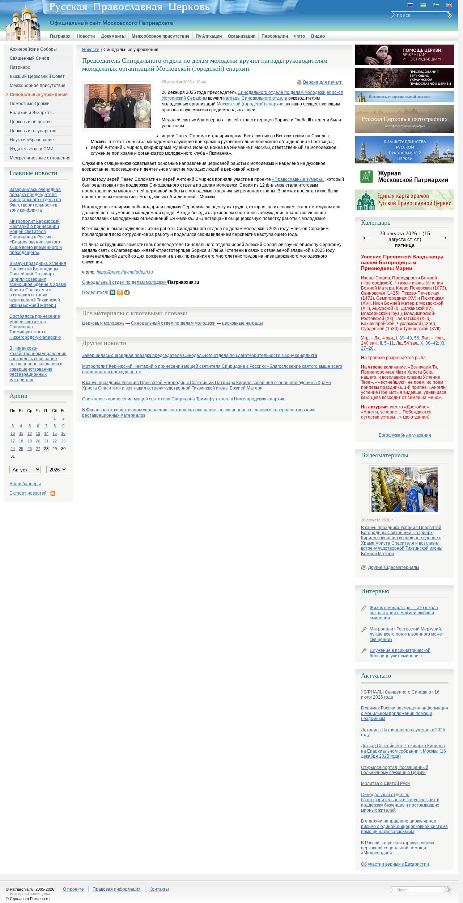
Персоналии (275, 36)
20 (38, 441)
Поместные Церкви (30, 103)
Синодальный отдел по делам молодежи (124, 282)
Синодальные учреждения (39, 94)
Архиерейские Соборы (33, 49)
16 (63, 433)
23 (63, 441)
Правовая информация (117, 889)
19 (29, 441)
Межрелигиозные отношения (40, 158)
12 (29, 433)
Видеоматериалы (384, 455)
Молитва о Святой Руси (385, 783)
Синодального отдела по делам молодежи (282, 92)
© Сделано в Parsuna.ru (28, 898)
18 (21, 441)
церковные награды (242, 323)
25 (21, 448)
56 (416, 338)
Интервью (375, 591)
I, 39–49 (404, 338)
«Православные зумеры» (298, 179)
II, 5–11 (387, 343)
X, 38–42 (429, 343)
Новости (86, 36)
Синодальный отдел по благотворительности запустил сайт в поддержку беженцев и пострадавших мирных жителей (400, 802)
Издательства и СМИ (32, 148)
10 (12, 433)
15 (54, 433)
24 (12, 448)
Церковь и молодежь (103, 323)
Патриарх (60, 36)
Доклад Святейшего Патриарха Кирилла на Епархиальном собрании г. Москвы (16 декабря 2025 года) (403, 751)
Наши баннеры (25, 483)
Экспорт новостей (28, 493)
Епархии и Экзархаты (32, 112)
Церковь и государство (33, 130)
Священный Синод (29, 58)
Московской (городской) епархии (250, 104)
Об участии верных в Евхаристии (395, 864)
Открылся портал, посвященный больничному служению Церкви (394, 770)
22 (54, 441)
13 (38, 433)
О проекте (73, 889)
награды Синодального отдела (255, 98)
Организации (241, 36)
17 (12, 441)
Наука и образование (32, 139)
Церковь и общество (31, 121)
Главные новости (33, 172)
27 (38, 448)
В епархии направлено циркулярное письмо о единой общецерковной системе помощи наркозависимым (404, 826)
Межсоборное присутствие (161, 36)
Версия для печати (323, 82)
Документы (113, 36)
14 (46, 433)
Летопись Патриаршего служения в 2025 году (403, 732)
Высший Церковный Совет (37, 76)
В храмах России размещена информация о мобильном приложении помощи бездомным (404, 713)
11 (21, 433)
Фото (299, 36)
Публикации (209, 36)
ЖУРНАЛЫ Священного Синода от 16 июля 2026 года (400, 695)
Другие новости (104, 342)
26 (29, 448)
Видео (318, 36)
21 (46, 441)
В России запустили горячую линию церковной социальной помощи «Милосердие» (397, 848)
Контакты (159, 889)
